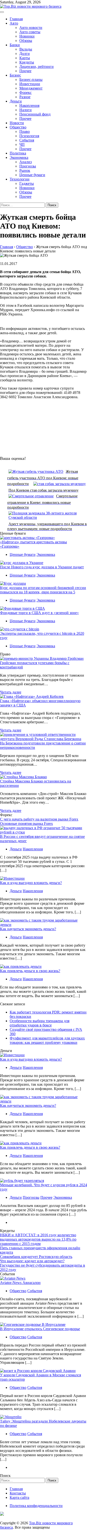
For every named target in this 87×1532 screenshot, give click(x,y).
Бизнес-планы (31, 79)
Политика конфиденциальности (36, 1506)
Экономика (19, 157)
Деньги (16, 101)
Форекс (25, 92)
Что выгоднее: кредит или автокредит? (32, 1261)
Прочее (25, 71)
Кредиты (26, 62)
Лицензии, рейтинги (36, 66)
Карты (24, 58)
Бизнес (15, 75)
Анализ (25, 162)
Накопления (29, 105)
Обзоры (25, 40)
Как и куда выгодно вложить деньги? (31, 883)
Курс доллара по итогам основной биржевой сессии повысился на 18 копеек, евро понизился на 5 (43, 590)
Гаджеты (26, 183)
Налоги (25, 110)
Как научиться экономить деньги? (28, 929)
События (26, 140)
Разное (24, 97)
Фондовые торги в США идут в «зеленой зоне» (39, 613)
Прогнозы (27, 166)
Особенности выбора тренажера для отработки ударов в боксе (39, 1023)
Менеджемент (31, 88)
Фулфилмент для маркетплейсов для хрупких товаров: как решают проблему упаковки (47, 1040)
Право (24, 131)
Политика (18, 153)
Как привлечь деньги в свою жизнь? (30, 971)
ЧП (22, 144)
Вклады (25, 49)
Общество (18, 127)
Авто (14, 23)
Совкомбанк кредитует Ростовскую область (36, 1257)
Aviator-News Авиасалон (20, 1283)
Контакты (18, 1493)
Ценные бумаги (32, 175)
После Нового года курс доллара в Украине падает (42, 567)
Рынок (24, 170)
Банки (15, 45)
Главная (16, 19)
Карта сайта (19, 1497)
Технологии (19, 179)
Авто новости (30, 28)
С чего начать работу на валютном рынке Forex (39, 819)
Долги (24, 53)
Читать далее (10, 692)
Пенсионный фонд (35, 114)
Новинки (27, 36)
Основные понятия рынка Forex (26, 823)
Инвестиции (29, 84)
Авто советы (29, 32)
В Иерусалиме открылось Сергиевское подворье (40, 1329)
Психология (29, 136)
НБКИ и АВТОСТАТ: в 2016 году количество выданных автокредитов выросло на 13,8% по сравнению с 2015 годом (38, 1239)
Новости (17, 123)
